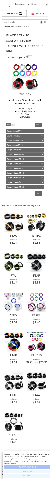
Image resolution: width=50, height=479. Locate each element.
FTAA (36, 395)
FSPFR (36, 315)
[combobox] (25, 22)
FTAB (13, 355)
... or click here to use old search (15, 26)
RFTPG (36, 235)
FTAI (14, 275)
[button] (37, 13)
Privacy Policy (10, 463)
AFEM (14, 315)
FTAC (13, 235)
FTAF (36, 275)
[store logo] (11, 4)
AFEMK (14, 435)
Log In (47, 4)
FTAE (13, 395)
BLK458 (36, 355)
